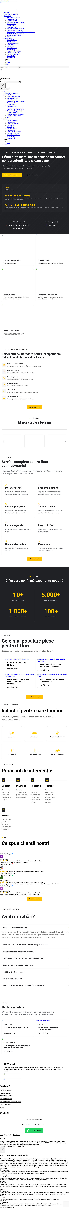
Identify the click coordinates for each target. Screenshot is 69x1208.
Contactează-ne (34, 407)
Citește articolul (9, 1033)
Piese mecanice (12, 27)
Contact (6, 64)
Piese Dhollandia (12, 40)
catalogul (13, 1069)
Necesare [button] (3, 1201)
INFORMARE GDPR (5, 1105)
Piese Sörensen (12, 48)
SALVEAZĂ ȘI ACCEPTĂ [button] (7, 1207)
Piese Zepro (10, 46)
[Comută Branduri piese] (29, 119)
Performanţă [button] (3, 1175)
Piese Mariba (11, 49)
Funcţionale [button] (3, 1168)
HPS (8, 61)
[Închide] (3, 85)
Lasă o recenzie (34, 899)
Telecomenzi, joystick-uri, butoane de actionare (21, 32)
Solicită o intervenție (32, 175)
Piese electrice (11, 24)
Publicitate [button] (3, 1189)
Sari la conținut (4, 1)
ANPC (2, 1108)
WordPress (16, 1135)
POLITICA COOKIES (6, 1099)
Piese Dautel (11, 41)
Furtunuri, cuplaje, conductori (15, 33)
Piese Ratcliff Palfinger (14, 51)
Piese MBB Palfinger (13, 53)
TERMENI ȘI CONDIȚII (6, 1096)
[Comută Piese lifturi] (29, 95)
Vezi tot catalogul (34, 697)
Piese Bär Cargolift (12, 43)
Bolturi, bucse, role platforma (15, 30)
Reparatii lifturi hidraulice (11, 14)
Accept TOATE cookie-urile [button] (16, 1146)
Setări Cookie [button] (4, 1146)
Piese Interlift (11, 57)
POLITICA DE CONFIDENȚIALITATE (10, 1102)
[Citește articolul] (17, 1021)
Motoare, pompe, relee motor (15, 28)
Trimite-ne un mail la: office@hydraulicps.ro (34, 1125)
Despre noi (7, 12)
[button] (3, 441)
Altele (9, 36)
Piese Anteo (10, 45)
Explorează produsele (12, 175)
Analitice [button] (2, 1181)
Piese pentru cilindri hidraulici (15, 22)
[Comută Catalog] (29, 139)
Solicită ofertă (34, 559)
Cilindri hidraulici (12, 21)
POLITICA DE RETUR (6, 1093)
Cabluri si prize (11, 25)
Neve (1, 1135)
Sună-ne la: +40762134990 (34, 1119)
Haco (8, 62)
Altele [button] (1, 1196)
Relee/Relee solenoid (13, 17)
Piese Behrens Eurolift (13, 54)
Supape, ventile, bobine (14, 35)
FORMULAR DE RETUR (6, 1090)
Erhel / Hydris (11, 56)
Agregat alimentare (12, 19)
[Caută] (19, 67)
